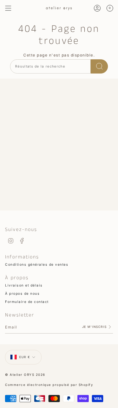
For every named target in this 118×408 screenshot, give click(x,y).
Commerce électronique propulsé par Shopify (49, 385)
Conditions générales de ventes (36, 265)
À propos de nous (22, 294)
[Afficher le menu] (8, 8)
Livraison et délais (24, 285)
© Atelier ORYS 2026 (25, 374)
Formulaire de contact (27, 302)
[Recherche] (99, 66)
